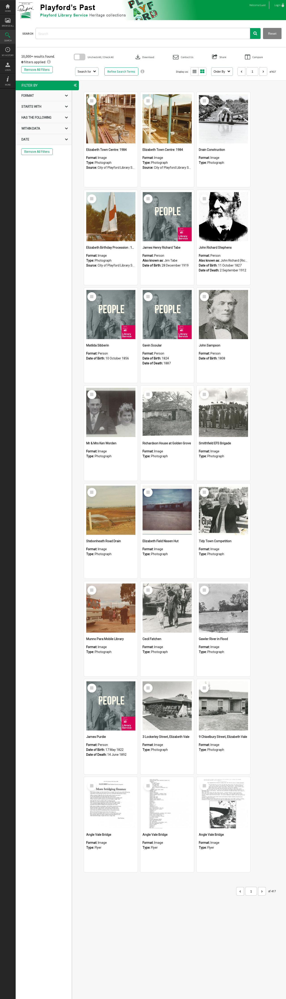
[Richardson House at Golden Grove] (167, 412)
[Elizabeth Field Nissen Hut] (167, 510)
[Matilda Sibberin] (110, 314)
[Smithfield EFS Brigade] (223, 412)
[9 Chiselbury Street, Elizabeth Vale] (223, 705)
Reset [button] (272, 33)
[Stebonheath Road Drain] (110, 510)
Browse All (8, 25)
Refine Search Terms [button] (121, 71)
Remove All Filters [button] (37, 69)
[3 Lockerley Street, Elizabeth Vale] (167, 705)
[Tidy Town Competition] (223, 510)
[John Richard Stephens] (223, 216)
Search (8, 40)
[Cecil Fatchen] (167, 608)
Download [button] (144, 57)
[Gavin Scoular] (167, 314)
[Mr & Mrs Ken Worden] (110, 412)
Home (8, 11)
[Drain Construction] (223, 118)
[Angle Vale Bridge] (110, 803)
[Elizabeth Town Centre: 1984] (110, 118)
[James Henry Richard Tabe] (167, 216)
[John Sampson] (223, 314)
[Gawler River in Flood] (223, 608)
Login (8, 70)
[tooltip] (142, 71)
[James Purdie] (110, 705)
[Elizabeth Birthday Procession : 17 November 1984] (110, 216)
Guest (263, 5)
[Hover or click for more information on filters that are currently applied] (49, 62)
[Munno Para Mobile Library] (110, 608)
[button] (255, 33)
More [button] (8, 84)
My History (8, 55)
